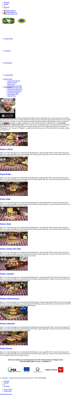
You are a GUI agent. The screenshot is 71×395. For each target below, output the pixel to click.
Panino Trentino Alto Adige (10, 249)
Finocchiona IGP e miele (14, 86)
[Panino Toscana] (14, 345)
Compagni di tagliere (13, 92)
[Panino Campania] (14, 270)
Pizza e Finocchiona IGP (14, 87)
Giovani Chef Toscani (13, 81)
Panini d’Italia (11, 96)
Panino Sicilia (5, 199)
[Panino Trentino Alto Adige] (14, 245)
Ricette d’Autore (12, 82)
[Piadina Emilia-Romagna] (14, 295)
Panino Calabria (6, 149)
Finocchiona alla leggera (14, 91)
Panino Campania (7, 274)
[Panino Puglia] (14, 170)
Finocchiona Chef (12, 94)
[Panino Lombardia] (14, 320)
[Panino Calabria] (14, 145)
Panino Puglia (5, 174)
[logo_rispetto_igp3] (14, 25)
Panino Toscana (6, 348)
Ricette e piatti (8, 79)
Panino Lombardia (7, 323)
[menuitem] (37, 389)
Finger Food (11, 84)
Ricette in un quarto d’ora (14, 89)
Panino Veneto (5, 224)
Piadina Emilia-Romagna (9, 298)
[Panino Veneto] (14, 220)
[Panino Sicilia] (14, 195)
